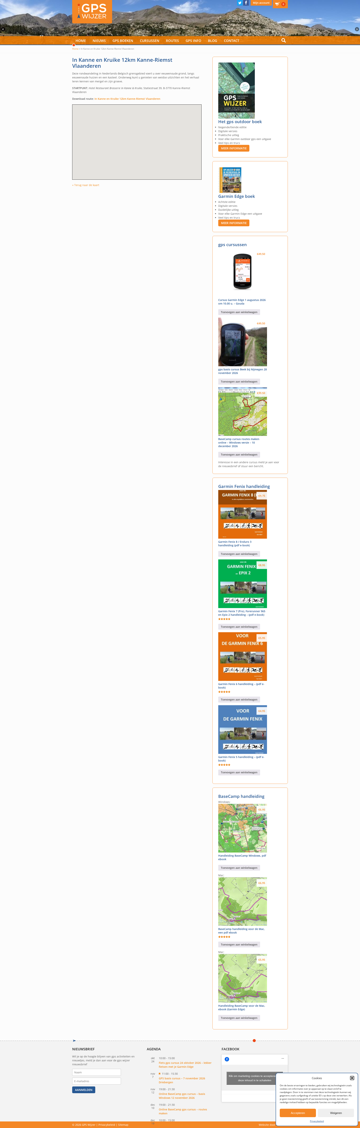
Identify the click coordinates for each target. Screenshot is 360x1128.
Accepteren (298, 1113)
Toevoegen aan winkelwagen (239, 312)
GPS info (193, 40)
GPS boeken (122, 40)
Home (81, 40)
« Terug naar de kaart (85, 185)
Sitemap (123, 1125)
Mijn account (261, 2)
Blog (212, 40)
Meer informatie (234, 148)
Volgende (357, 29)
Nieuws (99, 40)
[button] (352, 1078)
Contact (231, 40)
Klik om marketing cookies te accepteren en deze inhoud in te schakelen (254, 1078)
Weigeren (336, 1113)
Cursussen (149, 40)
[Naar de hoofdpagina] (92, 11)
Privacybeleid (317, 1121)
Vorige (2, 29)
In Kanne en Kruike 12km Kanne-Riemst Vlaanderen (127, 99)
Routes (172, 40)
